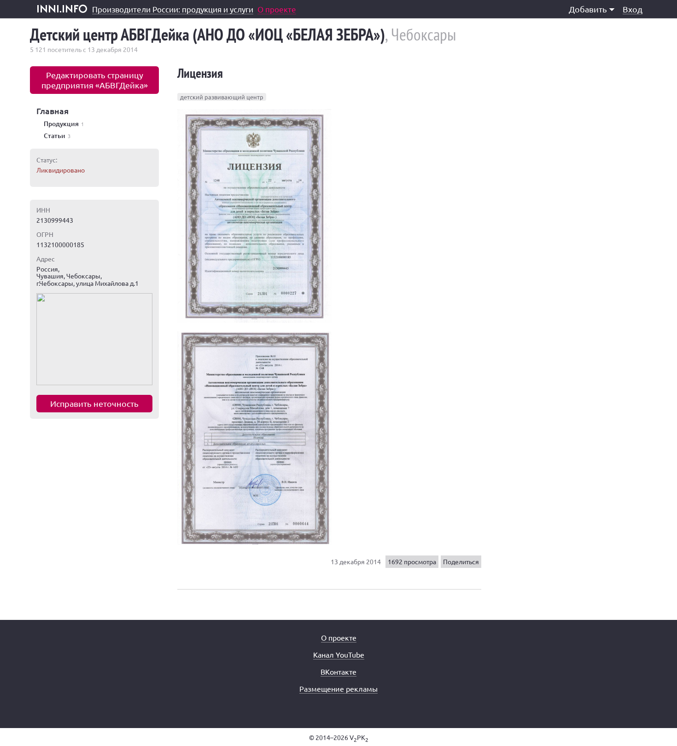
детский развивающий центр (221, 97)
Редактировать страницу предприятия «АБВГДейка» (94, 80)
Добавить (588, 9)
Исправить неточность (94, 403)
